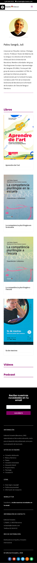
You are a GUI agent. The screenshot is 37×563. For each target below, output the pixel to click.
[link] (2, 7)
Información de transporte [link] (13, 490)
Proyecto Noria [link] (10, 468)
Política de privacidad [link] (12, 487)
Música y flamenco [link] (10, 458)
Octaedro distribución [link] (12, 455)
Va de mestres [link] (11, 350)
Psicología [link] (8, 470)
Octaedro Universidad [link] (12, 463)
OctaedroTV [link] (9, 472)
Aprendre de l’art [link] (13, 165)
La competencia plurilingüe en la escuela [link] (18, 226)
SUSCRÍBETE (18, 413)
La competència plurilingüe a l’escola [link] (18, 288)
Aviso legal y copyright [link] (12, 485)
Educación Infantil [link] (10, 465)
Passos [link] (7, 460)
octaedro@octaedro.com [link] (12, 525)
